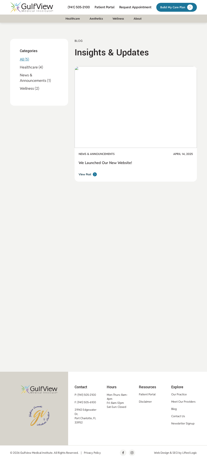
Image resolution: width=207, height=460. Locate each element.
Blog (174, 409)
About (138, 18)
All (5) (24, 59)
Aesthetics (96, 18)
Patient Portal (104, 7)
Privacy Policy (92, 453)
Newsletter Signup (182, 423)
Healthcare (72, 18)
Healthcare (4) (31, 67)
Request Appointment (135, 7)
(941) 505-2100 (79, 7)
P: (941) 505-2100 (85, 395)
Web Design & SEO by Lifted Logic (175, 453)
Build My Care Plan (172, 7)
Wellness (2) (29, 88)
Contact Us (178, 416)
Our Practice (179, 394)
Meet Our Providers (183, 401)
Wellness (118, 18)
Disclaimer (145, 401)
